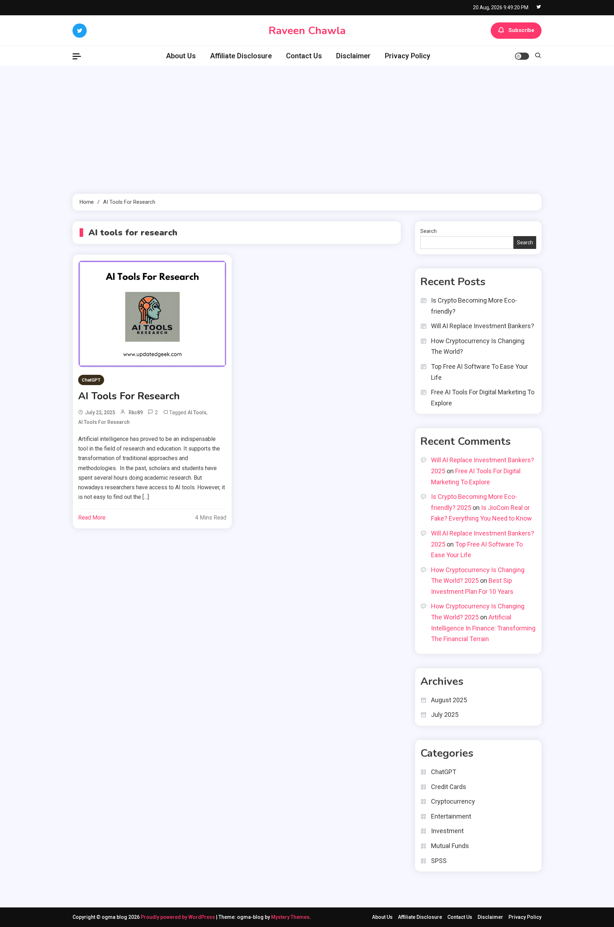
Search (428, 231)
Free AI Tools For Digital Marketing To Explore (482, 397)
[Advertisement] (307, 130)
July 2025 (444, 714)
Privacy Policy (407, 56)
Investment (447, 831)
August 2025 (449, 700)
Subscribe (521, 30)
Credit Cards (448, 786)
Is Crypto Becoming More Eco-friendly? (474, 306)
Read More (92, 517)
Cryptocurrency (453, 801)
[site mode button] (522, 56)
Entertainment (451, 816)
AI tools (197, 412)
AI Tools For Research (129, 396)
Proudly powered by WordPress (178, 917)
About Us (181, 56)
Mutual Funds (450, 845)
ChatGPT (91, 380)
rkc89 (136, 412)
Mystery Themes (290, 917)
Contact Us (304, 56)
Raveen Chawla (307, 30)
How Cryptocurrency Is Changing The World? (477, 346)
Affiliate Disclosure (241, 56)
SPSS (439, 860)
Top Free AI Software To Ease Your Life (479, 372)
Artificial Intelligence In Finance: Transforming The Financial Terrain (483, 628)
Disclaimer (353, 56)
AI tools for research (104, 422)
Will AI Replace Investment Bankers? (482, 326)
